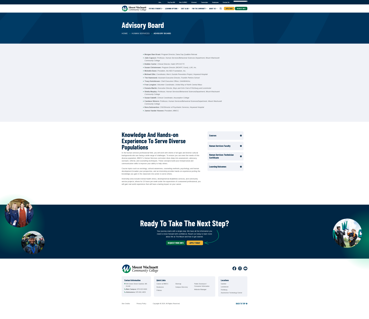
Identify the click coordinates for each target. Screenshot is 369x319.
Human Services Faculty (219, 145)
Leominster (225, 287)
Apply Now (229, 8)
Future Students (155, 8)
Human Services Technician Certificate (221, 156)
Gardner (223, 284)
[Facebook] (234, 269)
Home (125, 33)
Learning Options (171, 8)
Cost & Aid (185, 8)
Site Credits (126, 303)
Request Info (241, 8)
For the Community (199, 8)
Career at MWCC (162, 284)
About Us (212, 8)
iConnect (194, 2)
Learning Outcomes (217, 166)
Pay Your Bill (171, 2)
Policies (159, 290)
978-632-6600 (136, 289)
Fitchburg (224, 290)
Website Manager (200, 289)
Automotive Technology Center (231, 293)
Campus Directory (181, 287)
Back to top (240, 303)
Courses (212, 135)
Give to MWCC (183, 2)
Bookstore (160, 287)
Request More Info (176, 243)
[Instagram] (240, 269)
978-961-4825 (136, 292)
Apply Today (194, 243)
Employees (215, 2)
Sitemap (178, 284)
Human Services (141, 33)
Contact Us (226, 2)
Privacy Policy (141, 303)
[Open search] (220, 8)
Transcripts (204, 2)
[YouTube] (245, 269)
